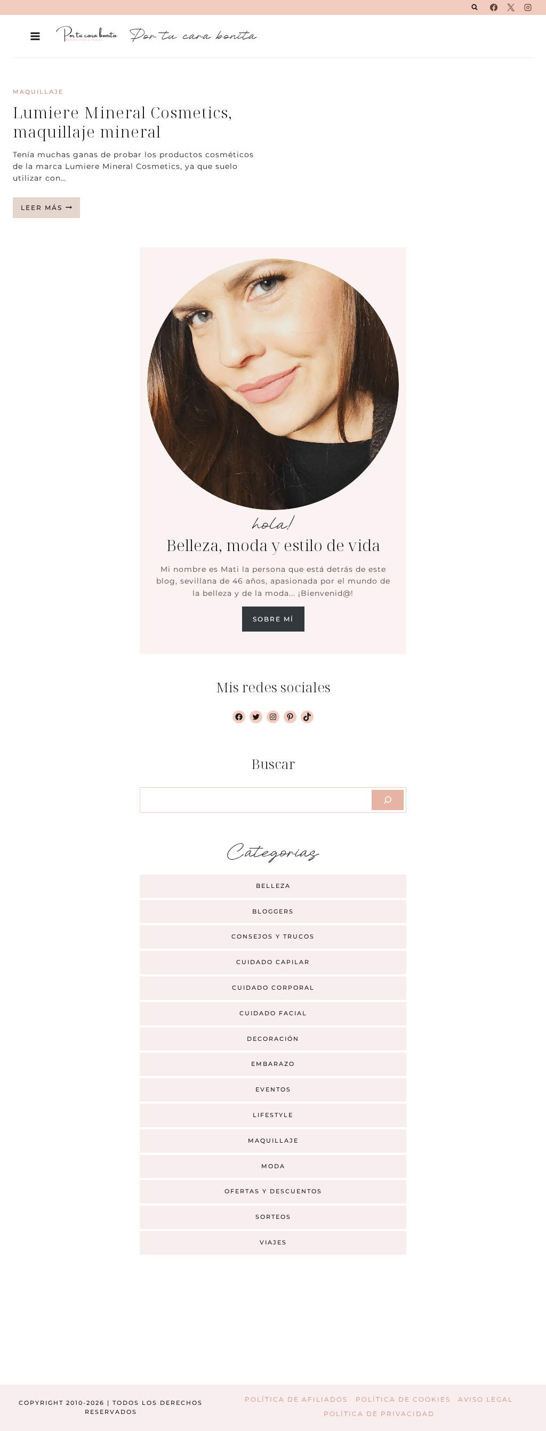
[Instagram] (527, 7)
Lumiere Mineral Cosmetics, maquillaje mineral (122, 121)
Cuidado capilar (273, 962)
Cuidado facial (273, 1013)
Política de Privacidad (379, 1414)
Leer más (50, 210)
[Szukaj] (388, 800)
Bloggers (273, 911)
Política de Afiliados (296, 1399)
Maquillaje (38, 91)
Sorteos (273, 1216)
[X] (510, 7)
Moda (273, 1166)
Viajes (273, 1242)
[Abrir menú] (35, 36)
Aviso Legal (485, 1399)
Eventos (273, 1089)
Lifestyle (273, 1115)
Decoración (273, 1038)
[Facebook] (493, 7)
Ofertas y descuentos (273, 1191)
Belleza (273, 886)
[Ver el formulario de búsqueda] (474, 7)
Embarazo (273, 1064)
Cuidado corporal (273, 987)
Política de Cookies (403, 1399)
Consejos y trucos (273, 936)
